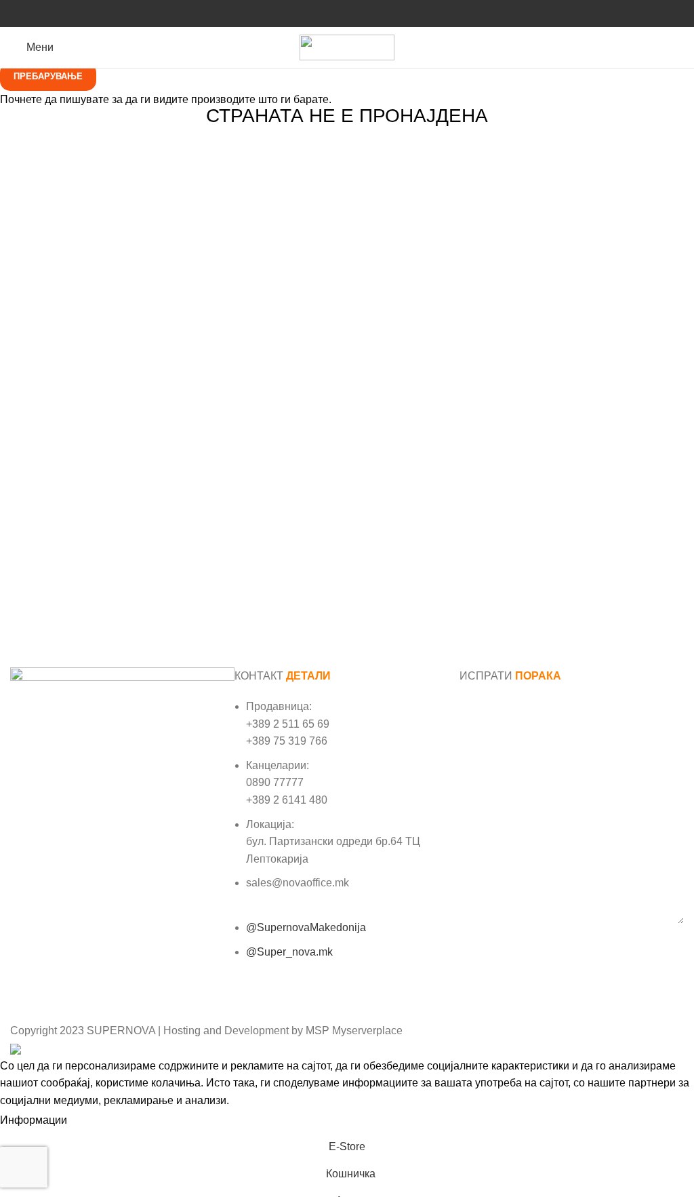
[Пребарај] (680, 47)
